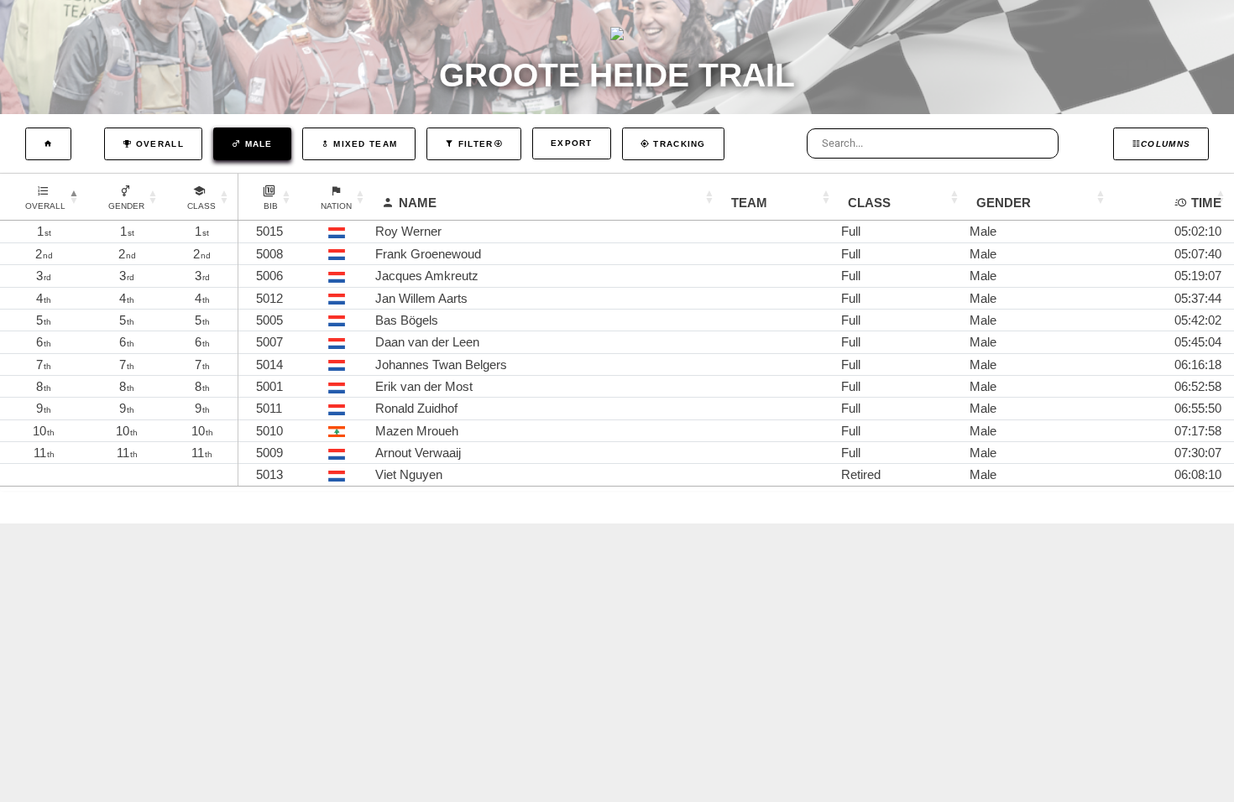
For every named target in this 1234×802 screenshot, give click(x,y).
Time (1206, 202)
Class (869, 202)
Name (418, 202)
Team (749, 202)
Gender (1003, 202)
